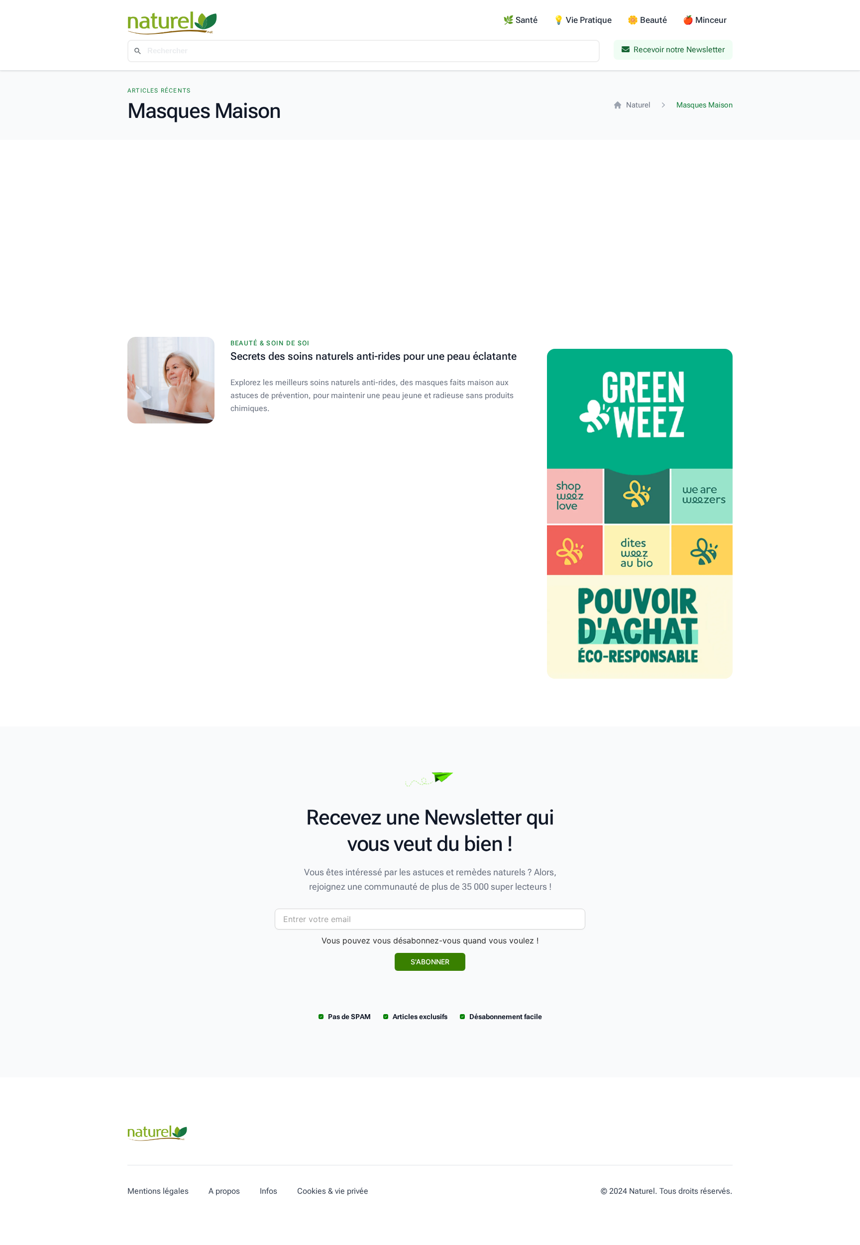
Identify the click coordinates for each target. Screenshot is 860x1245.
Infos (268, 1191)
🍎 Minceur (705, 20)
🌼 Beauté (647, 20)
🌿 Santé (520, 20)
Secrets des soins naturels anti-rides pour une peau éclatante (373, 356)
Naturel (638, 105)
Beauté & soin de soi (270, 343)
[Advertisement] (430, 214)
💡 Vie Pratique (582, 20)
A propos (224, 1191)
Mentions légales (158, 1191)
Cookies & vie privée (332, 1191)
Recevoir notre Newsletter (679, 49)
